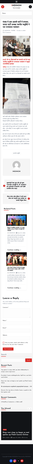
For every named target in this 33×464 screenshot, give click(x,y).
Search (4, 354)
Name (5, 320)
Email (5, 328)
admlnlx (8, 437)
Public (4, 429)
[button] (28, 409)
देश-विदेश (13, 30)
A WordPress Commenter (7, 402)
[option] (16, 426)
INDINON (7, 30)
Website (5, 335)
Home (4, 13)
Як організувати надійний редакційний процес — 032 (16, 386)
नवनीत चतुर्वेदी (17, 153)
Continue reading (13, 250)
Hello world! (19, 402)
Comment (6, 307)
